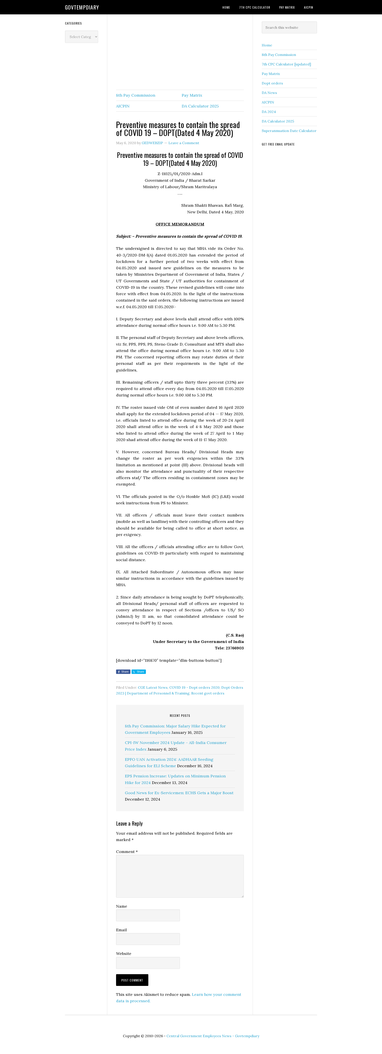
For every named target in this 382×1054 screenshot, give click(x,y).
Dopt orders (272, 83)
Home (267, 45)
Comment (127, 851)
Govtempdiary (82, 7)
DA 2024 (269, 111)
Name (121, 906)
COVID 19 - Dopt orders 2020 (194, 687)
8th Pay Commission (135, 95)
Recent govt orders (207, 693)
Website (123, 953)
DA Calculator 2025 (200, 106)
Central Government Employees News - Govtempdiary (212, 1036)
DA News (269, 92)
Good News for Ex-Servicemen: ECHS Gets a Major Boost (179, 792)
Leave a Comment (183, 143)
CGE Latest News (153, 687)
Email (121, 929)
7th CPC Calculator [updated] (286, 64)
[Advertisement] (180, 52)
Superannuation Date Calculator (289, 130)
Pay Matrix (192, 95)
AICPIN (123, 106)
